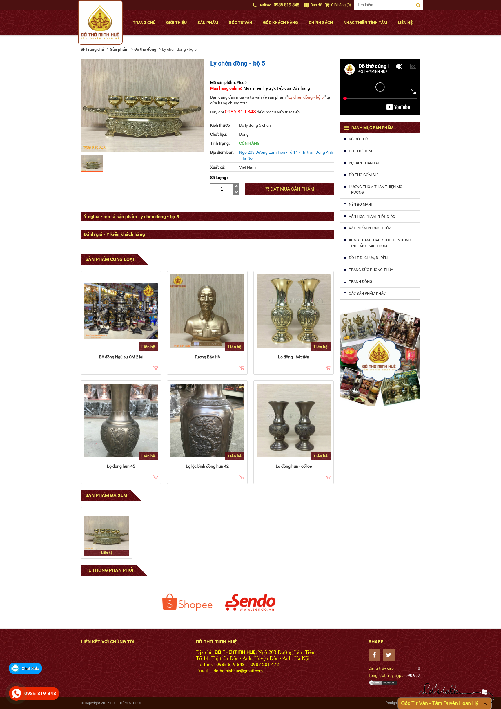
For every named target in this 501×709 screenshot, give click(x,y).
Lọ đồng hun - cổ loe (294, 466)
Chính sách (321, 22)
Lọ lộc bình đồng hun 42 (207, 466)
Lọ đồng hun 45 (121, 466)
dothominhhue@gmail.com (238, 670)
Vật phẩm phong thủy (370, 228)
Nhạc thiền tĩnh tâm (365, 22)
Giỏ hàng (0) (340, 5)
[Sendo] (250, 602)
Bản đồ (316, 5)
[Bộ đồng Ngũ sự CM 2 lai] (121, 311)
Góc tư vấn (240, 22)
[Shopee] (187, 602)
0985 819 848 (286, 5)
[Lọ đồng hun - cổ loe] (294, 420)
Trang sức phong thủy (371, 269)
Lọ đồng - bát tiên (293, 356)
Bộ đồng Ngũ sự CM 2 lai (121, 356)
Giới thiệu (176, 22)
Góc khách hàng (280, 22)
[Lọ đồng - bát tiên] (294, 311)
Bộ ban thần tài (364, 163)
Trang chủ (144, 22)
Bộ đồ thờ (358, 139)
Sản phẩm (207, 22)
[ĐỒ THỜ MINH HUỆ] (100, 22)
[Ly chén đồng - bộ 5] (106, 533)
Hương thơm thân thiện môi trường (376, 190)
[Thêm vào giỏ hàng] (155, 368)
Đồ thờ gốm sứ (363, 175)
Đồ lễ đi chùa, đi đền (368, 258)
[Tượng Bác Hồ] (207, 311)
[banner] (380, 355)
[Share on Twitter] (390, 655)
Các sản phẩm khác (367, 293)
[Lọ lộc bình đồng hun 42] (207, 420)
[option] (187, 602)
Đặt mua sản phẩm (291, 189)
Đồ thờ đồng (361, 151)
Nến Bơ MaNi (360, 204)
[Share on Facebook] (376, 655)
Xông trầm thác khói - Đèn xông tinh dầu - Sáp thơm (380, 243)
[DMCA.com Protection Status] (383, 684)
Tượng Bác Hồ (207, 356)
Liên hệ (405, 22)
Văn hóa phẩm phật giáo (372, 216)
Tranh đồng (360, 281)
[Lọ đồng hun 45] (121, 420)
